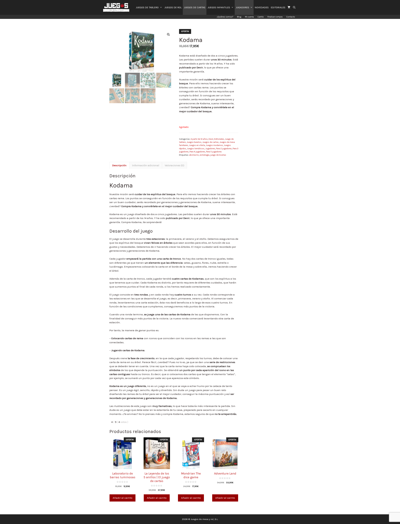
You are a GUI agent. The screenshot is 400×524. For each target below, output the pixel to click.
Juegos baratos (194, 142)
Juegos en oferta (197, 145)
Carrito (261, 17)
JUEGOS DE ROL (173, 7)
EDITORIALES (278, 7)
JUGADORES (242, 7)
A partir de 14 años (199, 139)
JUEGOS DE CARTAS (194, 7)
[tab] (119, 165)
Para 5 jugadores (214, 151)
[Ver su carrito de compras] (288, 7)
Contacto (290, 17)
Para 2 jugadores (224, 148)
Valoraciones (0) (174, 165)
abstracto (194, 155)
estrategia (204, 155)
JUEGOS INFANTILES (219, 7)
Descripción (119, 165)
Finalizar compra (275, 17)
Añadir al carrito (122, 497)
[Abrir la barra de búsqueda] (294, 7)
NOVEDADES (262, 7)
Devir (211, 139)
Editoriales (219, 139)
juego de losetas (218, 155)
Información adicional (145, 165)
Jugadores (210, 148)
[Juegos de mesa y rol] (117, 7)
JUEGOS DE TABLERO (147, 7)
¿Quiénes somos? (225, 17)
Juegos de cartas (210, 142)
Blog (239, 17)
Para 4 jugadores (197, 151)
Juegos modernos (214, 145)
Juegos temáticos (195, 148)
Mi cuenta (249, 17)
